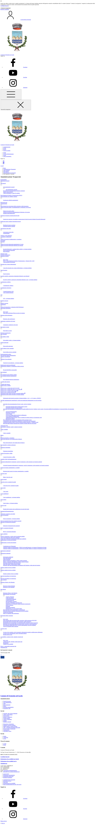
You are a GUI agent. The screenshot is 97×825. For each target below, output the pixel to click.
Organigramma (6, 233)
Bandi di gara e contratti (5, 385)
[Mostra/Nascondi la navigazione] (11, 94)
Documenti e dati (6, 708)
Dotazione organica (5, 256)
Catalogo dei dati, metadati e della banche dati (12, 641)
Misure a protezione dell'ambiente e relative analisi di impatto (16, 561)
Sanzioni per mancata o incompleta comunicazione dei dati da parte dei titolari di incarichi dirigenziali (24, 219)
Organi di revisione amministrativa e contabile (10, 467)
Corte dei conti (4, 473)
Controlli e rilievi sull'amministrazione (8, 459)
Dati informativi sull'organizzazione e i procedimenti (14, 609)
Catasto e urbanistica (7, 719)
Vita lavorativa (6, 715)
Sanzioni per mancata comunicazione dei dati (10, 215)
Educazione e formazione (8, 724)
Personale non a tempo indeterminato (8, 264)
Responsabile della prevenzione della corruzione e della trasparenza (17, 621)
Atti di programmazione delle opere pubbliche (10, 537)
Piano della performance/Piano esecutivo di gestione (14, 313)
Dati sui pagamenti (4, 515)
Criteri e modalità (4, 429)
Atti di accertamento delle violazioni (10, 626)
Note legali (5, 782)
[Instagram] (3, 163)
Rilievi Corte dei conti (7, 477)
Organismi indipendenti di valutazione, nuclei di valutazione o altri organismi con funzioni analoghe (21, 461)
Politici (4, 706)
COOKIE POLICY (5, 5)
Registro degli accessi (7, 634)
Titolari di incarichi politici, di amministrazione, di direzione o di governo (16, 207)
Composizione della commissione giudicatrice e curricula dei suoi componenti (19, 421)
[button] (6, 147)
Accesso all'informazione (8, 154)
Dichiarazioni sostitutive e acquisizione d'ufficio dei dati (12, 366)
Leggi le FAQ (6, 773)
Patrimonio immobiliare (5, 447)
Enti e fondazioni (6, 704)
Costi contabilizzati (4, 493)
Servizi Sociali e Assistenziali (9, 728)
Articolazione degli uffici (6, 228)
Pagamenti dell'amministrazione (7, 511)
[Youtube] (3, 162)
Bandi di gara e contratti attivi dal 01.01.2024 (10, 388)
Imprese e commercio (7, 717)
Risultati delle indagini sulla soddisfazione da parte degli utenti (16, 509)
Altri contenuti (6, 170)
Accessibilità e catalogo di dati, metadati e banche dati (12, 636)
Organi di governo (7, 701)
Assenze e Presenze (10, 596)
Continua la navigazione (5, 8)
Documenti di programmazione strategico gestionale (14, 190)
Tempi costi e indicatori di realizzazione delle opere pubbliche (13, 538)
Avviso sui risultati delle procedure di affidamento (16, 415)
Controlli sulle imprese (5, 381)
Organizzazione (4, 203)
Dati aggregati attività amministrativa (8, 355)
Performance (3, 304)
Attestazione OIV (4, 425)
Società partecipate (4, 342)
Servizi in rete (3, 505)
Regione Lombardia (5, 9)
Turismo (5, 720)
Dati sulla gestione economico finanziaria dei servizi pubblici (15, 611)
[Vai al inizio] (1, 655)
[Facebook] (3, 161)
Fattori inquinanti (6, 559)
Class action (3, 487)
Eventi (4, 744)
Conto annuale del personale (9, 262)
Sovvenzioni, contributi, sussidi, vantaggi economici (11, 426)
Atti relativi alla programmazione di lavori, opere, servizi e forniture (17, 404)
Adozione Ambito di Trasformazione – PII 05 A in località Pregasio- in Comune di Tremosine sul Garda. (25, 547)
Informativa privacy (7, 780)
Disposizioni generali (5, 180)
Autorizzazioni (6, 730)
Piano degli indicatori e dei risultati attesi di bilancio (11, 439)
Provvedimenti (4, 372)
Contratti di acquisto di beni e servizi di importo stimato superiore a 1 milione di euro (20, 422)
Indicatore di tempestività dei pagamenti (11, 525)
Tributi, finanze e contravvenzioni (10, 726)
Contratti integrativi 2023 (8, 291)
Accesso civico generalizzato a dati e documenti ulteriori (15, 633)
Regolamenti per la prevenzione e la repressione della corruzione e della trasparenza (20, 622)
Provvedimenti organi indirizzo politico (9, 374)
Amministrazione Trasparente (9, 169)
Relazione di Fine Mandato (8, 587)
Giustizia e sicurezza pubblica (9, 725)
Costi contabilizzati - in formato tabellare (11, 497)
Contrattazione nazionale (11, 599)
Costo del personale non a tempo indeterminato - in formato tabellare (17, 268)
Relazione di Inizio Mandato (9, 586)
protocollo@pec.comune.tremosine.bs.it (11, 771)
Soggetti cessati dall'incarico (9, 213)
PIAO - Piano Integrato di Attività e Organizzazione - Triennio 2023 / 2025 (18, 260)
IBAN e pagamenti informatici (7, 528)
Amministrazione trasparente (9, 779)
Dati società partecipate (8, 346)
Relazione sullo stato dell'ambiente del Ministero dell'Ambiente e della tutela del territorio (21, 565)
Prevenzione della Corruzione (7, 615)
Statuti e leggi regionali (8, 192)
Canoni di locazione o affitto (6, 453)
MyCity (3, 823)
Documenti (3, 240)
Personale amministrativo (8, 707)
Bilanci (2, 435)
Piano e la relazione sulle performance (11, 613)
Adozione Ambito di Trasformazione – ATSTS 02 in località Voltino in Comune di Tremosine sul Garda (24, 548)
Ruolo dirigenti (6, 251)
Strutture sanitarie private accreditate (8, 567)
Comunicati (5, 737)
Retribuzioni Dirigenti (10, 607)
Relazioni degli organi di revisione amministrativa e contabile (16, 471)
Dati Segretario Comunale (11, 601)
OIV (1, 294)
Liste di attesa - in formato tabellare (10, 503)
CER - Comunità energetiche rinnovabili (11, 727)
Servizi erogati (4, 479)
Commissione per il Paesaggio (9, 546)
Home (4, 168)
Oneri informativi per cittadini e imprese (9, 196)
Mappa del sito (4, 821)
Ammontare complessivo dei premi (8, 321)
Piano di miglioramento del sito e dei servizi (12, 784)
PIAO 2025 (5, 259)
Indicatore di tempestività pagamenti (8, 522)
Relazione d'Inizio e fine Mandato (8, 582)
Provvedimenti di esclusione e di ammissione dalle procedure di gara (17, 419)
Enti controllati (4, 334)
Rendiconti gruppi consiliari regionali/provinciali (11, 221)
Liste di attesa (3, 499)
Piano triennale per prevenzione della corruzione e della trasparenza (15, 206)
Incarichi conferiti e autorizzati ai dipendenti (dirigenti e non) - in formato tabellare (20, 279)
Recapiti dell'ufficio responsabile (10, 369)
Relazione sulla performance (6, 315)
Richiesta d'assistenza (7, 777)
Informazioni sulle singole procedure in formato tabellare (12, 394)
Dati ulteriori (6, 171)
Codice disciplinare (10, 598)
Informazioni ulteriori (10, 418)
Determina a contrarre (10, 412)
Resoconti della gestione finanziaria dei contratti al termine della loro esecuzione (19, 423)
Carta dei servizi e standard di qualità (8, 482)
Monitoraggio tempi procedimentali (8, 365)
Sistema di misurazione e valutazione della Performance (12, 307)
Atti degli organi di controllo (9, 226)
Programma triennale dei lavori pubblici (14, 407)
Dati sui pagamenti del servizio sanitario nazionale (11, 521)
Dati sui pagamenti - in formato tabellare (11, 518)
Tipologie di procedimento (6, 359)
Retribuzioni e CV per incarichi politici (14, 608)
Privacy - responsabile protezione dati (8, 646)
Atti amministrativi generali (8, 187)
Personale (3, 241)
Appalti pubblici (6, 718)
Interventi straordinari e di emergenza (8, 576)
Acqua (4, 155)
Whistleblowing (4, 647)
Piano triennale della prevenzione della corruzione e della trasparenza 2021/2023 (20, 620)
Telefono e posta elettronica (6, 235)
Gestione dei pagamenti (8, 612)
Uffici (4, 703)
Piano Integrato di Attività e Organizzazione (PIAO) (11, 195)
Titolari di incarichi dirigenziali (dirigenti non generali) (12, 245)
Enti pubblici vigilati (5, 336)
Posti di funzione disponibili (9, 250)
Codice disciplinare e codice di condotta (11, 193)
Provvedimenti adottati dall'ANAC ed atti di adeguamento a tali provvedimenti (19, 625)
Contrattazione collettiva (6, 282)
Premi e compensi (9, 605)
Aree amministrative (7, 702)
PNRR (4, 152)
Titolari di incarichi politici (8, 211)
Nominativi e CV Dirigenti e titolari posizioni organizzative (18, 603)
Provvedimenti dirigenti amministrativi (8, 375)
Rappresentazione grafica (6, 354)
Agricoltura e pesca (7, 731)
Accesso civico (4, 628)
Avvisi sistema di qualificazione (12, 416)
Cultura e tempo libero (7, 714)
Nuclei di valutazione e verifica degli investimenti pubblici (13, 536)
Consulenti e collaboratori (6, 236)
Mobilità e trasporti (7, 721)
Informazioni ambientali (5, 550)
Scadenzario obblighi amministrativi (10, 200)
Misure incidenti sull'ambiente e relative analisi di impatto (15, 560)
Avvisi (4, 738)
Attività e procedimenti (5, 356)
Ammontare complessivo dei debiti (8, 513)
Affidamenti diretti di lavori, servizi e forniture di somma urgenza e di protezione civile (24, 417)
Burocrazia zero (4, 202)
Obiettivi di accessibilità (8, 644)
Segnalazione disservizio (8, 776)
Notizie (4, 736)
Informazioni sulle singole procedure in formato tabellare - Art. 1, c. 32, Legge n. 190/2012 (22, 398)
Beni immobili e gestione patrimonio (8, 444)
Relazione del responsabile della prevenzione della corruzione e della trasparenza (20, 624)
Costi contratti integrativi (8, 292)
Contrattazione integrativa (6, 287)
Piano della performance (6, 308)
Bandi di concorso (4, 300)
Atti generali (3, 183)
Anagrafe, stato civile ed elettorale (10, 713)
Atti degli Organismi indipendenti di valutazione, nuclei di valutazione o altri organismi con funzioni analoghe (26, 465)
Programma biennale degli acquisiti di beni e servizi (16, 406)
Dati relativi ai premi (5, 327)
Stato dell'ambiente (7, 558)
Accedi (2, 165)
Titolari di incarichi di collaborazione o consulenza (11, 239)
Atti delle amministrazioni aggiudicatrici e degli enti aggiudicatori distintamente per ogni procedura (21, 400)
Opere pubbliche (4, 533)
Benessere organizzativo (6, 332)
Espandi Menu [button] (4, 179)
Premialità (8, 606)
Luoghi (4, 743)
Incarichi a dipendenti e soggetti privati (14, 602)
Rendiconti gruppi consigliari (9, 225)
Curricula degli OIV (10, 600)
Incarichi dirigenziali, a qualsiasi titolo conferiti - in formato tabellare (17, 249)
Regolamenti (5, 642)
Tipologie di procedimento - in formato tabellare (13, 362)
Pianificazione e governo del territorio (8, 540)
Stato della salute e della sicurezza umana (11, 564)
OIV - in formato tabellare (8, 298)
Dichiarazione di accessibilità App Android (10, 759)
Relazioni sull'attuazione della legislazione (12, 563)
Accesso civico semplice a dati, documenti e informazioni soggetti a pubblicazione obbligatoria (22, 632)
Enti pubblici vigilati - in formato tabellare (12, 340)
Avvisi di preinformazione (11, 411)
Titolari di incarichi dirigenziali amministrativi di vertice (12, 244)
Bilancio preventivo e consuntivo (7, 437)
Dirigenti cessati (4, 253)
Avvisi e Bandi (9, 414)
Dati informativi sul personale (9, 172)
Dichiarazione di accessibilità (9, 783)
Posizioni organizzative (5, 254)
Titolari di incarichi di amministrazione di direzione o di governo (16, 212)
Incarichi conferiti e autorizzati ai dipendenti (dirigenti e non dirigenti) (15, 276)
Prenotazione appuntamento (9, 775)
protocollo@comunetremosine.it (10, 770)
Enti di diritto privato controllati (7, 348)
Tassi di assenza (4, 270)
